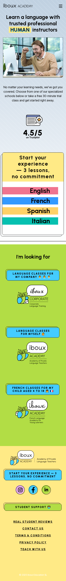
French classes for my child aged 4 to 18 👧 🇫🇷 (33, 389)
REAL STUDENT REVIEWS (33, 521)
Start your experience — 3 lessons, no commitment (33, 475)
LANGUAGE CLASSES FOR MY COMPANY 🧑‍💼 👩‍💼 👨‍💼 (33, 275)
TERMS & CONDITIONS (33, 535)
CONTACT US (33, 528)
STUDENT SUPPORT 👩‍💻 (33, 507)
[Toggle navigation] (61, 6)
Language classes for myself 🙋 (33, 332)
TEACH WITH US (33, 549)
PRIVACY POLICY (33, 542)
